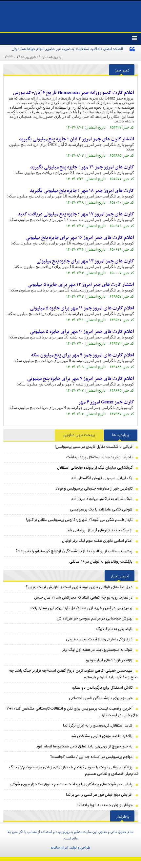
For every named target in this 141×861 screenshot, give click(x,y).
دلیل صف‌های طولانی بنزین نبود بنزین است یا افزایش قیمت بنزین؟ (79, 587)
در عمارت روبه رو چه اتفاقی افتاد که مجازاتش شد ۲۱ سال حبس (83, 597)
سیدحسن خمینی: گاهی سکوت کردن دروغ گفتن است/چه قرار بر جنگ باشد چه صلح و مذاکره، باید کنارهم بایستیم (73, 674)
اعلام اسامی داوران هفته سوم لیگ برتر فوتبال (97, 541)
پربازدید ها (120, 435)
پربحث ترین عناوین (79, 435)
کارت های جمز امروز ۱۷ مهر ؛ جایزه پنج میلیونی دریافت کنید (76, 214)
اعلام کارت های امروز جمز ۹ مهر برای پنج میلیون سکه (82, 355)
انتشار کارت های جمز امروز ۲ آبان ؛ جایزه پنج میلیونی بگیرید (76, 139)
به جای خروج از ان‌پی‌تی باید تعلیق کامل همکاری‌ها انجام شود (84, 746)
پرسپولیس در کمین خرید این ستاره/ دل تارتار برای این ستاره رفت (81, 608)
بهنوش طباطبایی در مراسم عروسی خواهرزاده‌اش (94, 618)
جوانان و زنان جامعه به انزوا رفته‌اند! (104, 805)
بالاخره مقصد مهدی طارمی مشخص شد (101, 736)
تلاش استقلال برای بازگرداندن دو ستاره (102, 687)
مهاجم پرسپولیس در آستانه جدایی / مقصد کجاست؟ (91, 757)
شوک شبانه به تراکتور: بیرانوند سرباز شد (101, 499)
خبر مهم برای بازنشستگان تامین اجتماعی (100, 698)
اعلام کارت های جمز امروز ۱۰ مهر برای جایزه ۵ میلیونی (82, 331)
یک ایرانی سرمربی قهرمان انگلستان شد (101, 478)
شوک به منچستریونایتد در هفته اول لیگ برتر (97, 650)
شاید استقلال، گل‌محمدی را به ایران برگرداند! (97, 725)
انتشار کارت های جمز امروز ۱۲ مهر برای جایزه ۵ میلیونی (81, 284)
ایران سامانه (59, 847)
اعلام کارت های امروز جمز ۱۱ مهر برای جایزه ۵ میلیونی (82, 308)
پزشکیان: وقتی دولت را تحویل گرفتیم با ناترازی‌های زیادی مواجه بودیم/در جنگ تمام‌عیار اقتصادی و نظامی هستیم (73, 770)
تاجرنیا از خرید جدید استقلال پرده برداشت (99, 457)
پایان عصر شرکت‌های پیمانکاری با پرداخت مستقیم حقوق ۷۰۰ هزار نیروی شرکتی (71, 784)
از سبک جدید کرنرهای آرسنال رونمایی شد (99, 530)
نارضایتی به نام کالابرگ (114, 629)
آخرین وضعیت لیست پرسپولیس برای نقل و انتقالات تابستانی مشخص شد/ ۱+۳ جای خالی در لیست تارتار (72, 711)
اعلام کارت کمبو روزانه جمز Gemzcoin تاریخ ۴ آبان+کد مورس (73, 92)
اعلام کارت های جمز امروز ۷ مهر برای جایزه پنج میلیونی (80, 378)
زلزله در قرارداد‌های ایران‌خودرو (109, 660)
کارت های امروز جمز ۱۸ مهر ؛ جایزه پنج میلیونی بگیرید (82, 190)
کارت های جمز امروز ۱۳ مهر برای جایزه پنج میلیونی (85, 261)
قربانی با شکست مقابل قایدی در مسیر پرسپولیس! (93, 447)
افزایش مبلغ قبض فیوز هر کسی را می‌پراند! (99, 794)
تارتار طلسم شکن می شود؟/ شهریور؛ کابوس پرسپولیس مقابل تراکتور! (79, 520)
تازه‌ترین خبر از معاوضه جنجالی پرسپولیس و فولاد (93, 488)
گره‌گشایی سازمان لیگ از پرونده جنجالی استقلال (94, 467)
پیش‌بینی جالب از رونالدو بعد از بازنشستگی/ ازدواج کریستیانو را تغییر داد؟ (73, 551)
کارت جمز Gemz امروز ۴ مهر (106, 402)
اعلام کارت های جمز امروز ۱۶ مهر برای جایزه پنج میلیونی (80, 237)
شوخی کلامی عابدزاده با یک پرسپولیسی (101, 509)
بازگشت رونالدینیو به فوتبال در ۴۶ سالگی (100, 561)
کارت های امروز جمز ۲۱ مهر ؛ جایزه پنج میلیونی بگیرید (82, 167)
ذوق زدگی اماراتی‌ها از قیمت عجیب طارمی (99, 639)
